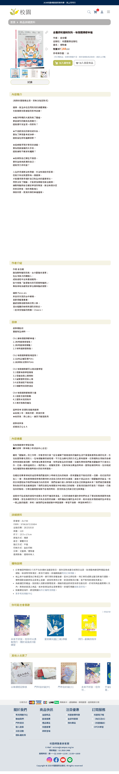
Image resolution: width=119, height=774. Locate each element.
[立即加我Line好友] (70, 761)
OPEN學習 (99, 726)
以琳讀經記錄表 (19, 687)
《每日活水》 (100, 718)
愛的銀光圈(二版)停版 (56, 639)
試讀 (29, 82)
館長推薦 (46, 718)
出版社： (57, 41)
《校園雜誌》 (100, 722)
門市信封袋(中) (42, 687)
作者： (56, 37)
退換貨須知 (79, 586)
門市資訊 (20, 722)
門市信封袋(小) (65, 687)
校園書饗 (46, 726)
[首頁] (20, 11)
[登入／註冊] (102, 12)
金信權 (63, 37)
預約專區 (72, 722)
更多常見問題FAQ (24, 593)
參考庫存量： (59, 53)
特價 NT (57, 48)
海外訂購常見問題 (47, 590)
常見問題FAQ (22, 714)
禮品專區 (46, 722)
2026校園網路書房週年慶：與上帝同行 (59, 2)
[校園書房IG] (49, 761)
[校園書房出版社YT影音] (63, 761)
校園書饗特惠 (74, 714)
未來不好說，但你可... (90, 688)
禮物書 (63, 44)
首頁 (13, 22)
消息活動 (20, 730)
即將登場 (46, 730)
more (107, 611)
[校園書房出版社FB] (56, 761)
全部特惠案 (73, 718)
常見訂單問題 (68, 573)
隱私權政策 (21, 735)
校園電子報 (99, 714)
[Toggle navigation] (108, 11)
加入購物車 (64, 63)
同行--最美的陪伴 (87, 639)
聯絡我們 (20, 718)
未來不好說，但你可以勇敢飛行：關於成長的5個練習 (23, 641)
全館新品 (46, 714)
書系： (56, 44)
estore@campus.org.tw (63, 747)
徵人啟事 (20, 726)
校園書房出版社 (69, 41)
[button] (89, 12)
